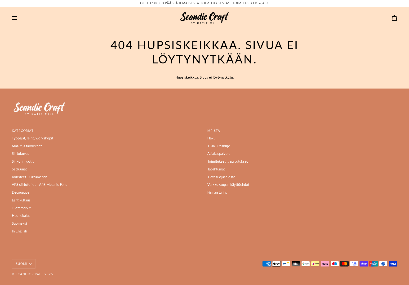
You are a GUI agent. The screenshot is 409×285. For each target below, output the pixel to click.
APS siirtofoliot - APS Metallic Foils (39, 185)
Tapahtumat (216, 169)
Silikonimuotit (23, 161)
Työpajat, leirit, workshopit (32, 138)
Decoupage (20, 192)
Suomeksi (19, 223)
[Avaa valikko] (19, 18)
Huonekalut (21, 216)
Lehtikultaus (21, 200)
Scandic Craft (29, 274)
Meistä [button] (213, 131)
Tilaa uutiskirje (218, 146)
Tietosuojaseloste (221, 177)
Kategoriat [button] (23, 131)
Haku (211, 138)
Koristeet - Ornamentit (29, 177)
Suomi (21, 264)
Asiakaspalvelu (218, 153)
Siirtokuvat (20, 153)
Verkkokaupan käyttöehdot (228, 185)
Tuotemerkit (21, 208)
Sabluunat (19, 169)
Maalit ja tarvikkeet (27, 146)
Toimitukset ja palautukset (227, 161)
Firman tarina (217, 192)
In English (19, 231)
